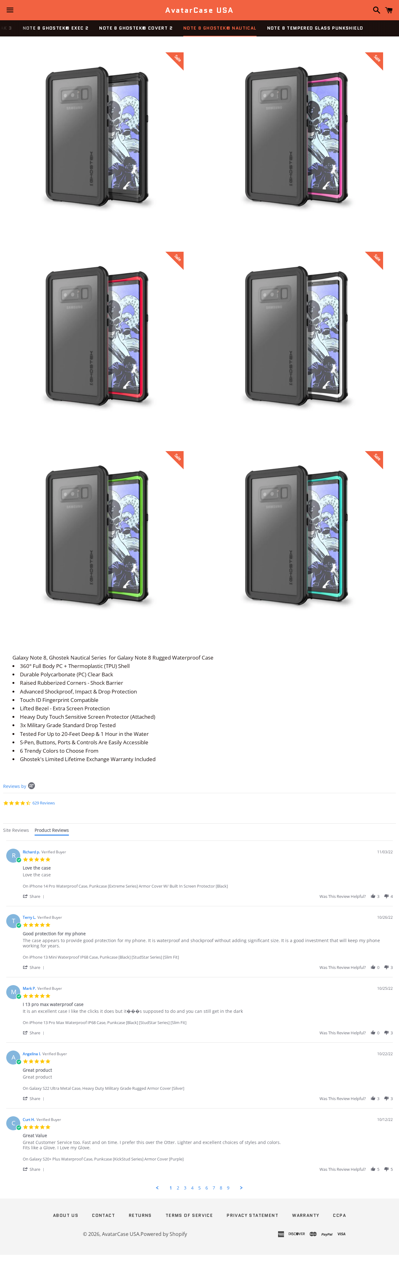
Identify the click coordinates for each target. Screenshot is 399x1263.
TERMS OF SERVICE (189, 1215)
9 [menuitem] (228, 1188)
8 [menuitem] (221, 1188)
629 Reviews (43, 803)
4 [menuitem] (192, 1188)
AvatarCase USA (199, 10)
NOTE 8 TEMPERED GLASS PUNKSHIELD (315, 28)
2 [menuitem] (178, 1188)
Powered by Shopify (164, 1234)
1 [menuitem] (171, 1188)
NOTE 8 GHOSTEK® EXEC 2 (56, 28)
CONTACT (103, 1215)
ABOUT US (65, 1215)
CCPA (339, 1215)
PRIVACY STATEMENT (252, 1215)
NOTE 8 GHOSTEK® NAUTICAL (220, 28)
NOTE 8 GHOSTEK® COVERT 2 (136, 28)
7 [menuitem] (214, 1188)
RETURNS (140, 1215)
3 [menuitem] (185, 1188)
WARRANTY (305, 1215)
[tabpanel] (199, 1016)
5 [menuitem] (199, 1188)
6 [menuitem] (206, 1188)
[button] (34, 896)
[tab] (16, 831)
